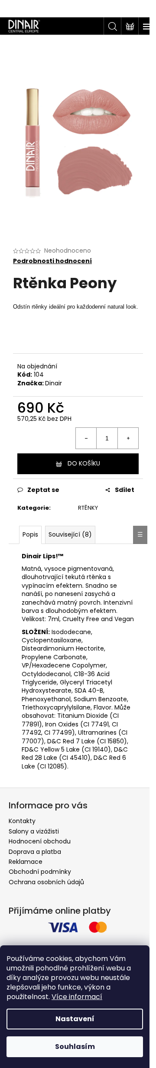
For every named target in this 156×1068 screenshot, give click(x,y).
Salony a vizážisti (34, 831)
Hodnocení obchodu (40, 841)
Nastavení (74, 1019)
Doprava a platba (35, 851)
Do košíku (84, 463)
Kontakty (22, 821)
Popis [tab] (30, 534)
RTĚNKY (88, 508)
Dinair (53, 383)
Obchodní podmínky (40, 871)
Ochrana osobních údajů (46, 882)
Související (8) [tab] (70, 534)
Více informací (77, 997)
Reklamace (25, 861)
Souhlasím (75, 1047)
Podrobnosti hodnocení (52, 261)
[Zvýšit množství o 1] (127, 438)
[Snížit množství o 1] (86, 438)
